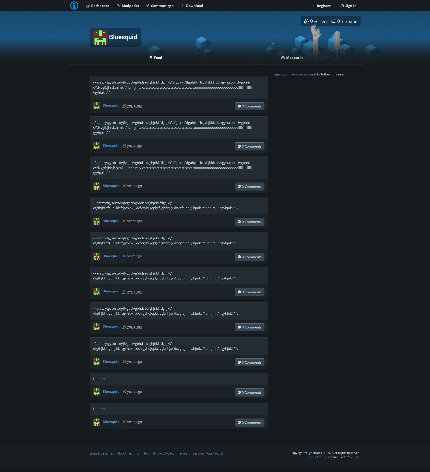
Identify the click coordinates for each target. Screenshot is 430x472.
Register (323, 5)
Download (194, 5)
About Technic (128, 453)
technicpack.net (102, 453)
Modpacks (130, 5)
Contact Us (215, 453)
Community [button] (160, 5)
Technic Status (316, 457)
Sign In (350, 5)
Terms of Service (191, 453)
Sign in (278, 74)
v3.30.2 (355, 457)
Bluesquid (111, 105)
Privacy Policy (163, 453)
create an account (302, 74)
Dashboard (100, 5)
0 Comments (251, 106)
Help (146, 453)
